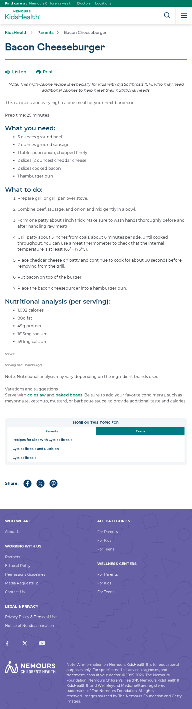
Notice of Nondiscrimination (29, 625)
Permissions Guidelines (25, 574)
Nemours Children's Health (50, 3)
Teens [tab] (140, 431)
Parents (46, 32)
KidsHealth (16, 32)
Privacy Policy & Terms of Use (31, 617)
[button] (15, 72)
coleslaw (36, 395)
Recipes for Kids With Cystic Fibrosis (42, 440)
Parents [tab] (52, 431)
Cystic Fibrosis (24, 458)
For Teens (105, 549)
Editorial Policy (17, 565)
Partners (12, 557)
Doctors (83, 3)
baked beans (69, 395)
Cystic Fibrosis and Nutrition (35, 449)
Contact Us (14, 592)
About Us (13, 532)
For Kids (104, 540)
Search (167, 15)
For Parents (107, 532)
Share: (11, 483)
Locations (103, 3)
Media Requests (19, 583)
